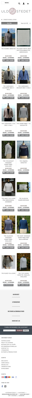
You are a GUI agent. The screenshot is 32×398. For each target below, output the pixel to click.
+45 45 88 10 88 (24, 394)
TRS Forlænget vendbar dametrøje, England (8, 163)
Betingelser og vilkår (8, 344)
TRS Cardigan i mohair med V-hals (23, 87)
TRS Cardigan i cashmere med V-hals (8, 87)
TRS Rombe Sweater (8, 48)
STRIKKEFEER (5, 350)
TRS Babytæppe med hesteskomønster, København (23, 50)
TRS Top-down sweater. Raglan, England (23, 274)
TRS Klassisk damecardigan (23, 199)
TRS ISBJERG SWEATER (24, 162)
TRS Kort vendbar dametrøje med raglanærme (23, 237)
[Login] (23, 3)
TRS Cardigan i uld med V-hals (8, 124)
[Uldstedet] (16, 11)
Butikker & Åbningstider (9, 352)
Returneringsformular (9, 346)
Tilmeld (19, 330)
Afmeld (26, 330)
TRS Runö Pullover (8, 273)
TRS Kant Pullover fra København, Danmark (8, 200)
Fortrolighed (5, 341)
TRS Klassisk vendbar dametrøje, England (8, 238)
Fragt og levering (7, 342)
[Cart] (28, 3)
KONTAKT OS (5, 348)
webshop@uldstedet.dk (9, 394)
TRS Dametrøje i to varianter (23, 124)
